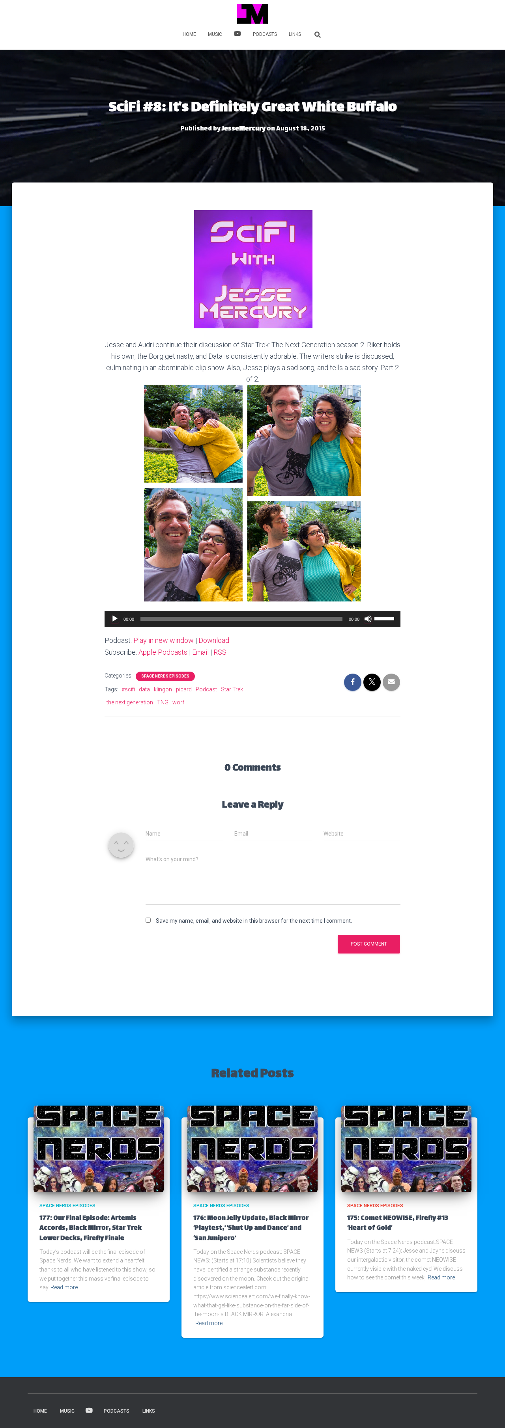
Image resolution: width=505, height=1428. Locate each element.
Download (213, 640)
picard (184, 689)
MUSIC (215, 34)
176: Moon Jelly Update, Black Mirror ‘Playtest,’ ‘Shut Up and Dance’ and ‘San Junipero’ (251, 1228)
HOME (189, 34)
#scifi (128, 689)
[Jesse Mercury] (252, 14)
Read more (64, 1287)
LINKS (295, 34)
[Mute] (368, 619)
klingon (163, 689)
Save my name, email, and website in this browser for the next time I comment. (254, 921)
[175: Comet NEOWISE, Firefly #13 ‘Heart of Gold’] (406, 1148)
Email (200, 652)
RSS (219, 652)
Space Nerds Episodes (165, 676)
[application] (252, 619)
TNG (162, 702)
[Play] (115, 619)
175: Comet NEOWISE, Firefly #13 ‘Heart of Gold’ (397, 1223)
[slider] (385, 618)
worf (178, 702)
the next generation (130, 702)
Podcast (206, 689)
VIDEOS (237, 35)
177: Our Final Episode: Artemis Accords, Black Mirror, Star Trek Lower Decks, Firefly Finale (90, 1228)
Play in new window (163, 640)
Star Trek (232, 689)
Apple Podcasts (162, 652)
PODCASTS (265, 34)
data (144, 689)
